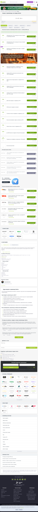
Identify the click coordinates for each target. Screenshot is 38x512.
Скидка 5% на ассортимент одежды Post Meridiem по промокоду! (16, 222)
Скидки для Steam (16, 498)
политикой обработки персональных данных (21, 369)
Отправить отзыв (32, 347)
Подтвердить (28, 6)
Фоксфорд (19, 383)
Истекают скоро (16, 495)
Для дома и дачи (5, 439)
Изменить (34, 6)
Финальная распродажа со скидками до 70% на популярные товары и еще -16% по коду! (15, 67)
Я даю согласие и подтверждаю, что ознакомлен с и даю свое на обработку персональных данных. (19, 370)
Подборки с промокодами (17, 491)
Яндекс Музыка (4, 392)
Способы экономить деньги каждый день (9, 466)
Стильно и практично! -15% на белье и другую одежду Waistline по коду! (16, 196)
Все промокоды (11, 191)
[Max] (34, 367)
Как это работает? (31, 492)
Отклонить (20, 509)
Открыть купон (32, 100)
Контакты (31, 489)
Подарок (10, 27)
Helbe (11, 383)
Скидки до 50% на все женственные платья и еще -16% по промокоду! (15, 87)
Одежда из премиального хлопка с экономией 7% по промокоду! (16, 215)
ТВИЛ (19, 397)
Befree (19, 237)
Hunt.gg (19, 407)
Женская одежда (13, 11)
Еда (3, 434)
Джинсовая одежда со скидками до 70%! (14, 100)
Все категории (19, 451)
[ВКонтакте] (30, 367)
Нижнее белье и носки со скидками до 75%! (14, 126)
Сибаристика (26, 392)
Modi (11, 397)
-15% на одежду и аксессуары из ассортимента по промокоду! (15, 153)
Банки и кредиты (5, 418)
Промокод (11, 25)
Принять (17, 509)
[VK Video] (23, 479)
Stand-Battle (26, 407)
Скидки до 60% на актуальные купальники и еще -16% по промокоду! (15, 74)
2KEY (33, 407)
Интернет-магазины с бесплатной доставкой (9, 458)
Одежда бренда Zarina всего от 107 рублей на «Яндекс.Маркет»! (16, 190)
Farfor (26, 383)
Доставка (29, 25)
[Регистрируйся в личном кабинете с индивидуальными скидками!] (19, 58)
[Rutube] (25, 479)
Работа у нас (3, 492)
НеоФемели (11, 392)
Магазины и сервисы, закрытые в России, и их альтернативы (12, 460)
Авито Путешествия (4, 383)
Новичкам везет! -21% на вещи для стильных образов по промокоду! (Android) (16, 36)
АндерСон (33, 392)
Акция (23, 27)
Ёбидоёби (19, 392)
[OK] (32, 367)
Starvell (4, 407)
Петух (19, 377)
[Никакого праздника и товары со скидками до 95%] (19, 8)
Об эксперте (3, 285)
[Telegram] (28, 367)
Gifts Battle (4, 378)
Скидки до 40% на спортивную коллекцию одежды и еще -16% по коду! (16, 93)
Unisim (26, 397)
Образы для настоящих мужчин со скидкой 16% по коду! (15, 80)
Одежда (9, 11)
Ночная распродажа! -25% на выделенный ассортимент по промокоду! (14, 167)
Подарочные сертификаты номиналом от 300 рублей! (16, 139)
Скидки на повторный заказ (18, 489)
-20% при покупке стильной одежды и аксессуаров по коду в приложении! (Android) (16, 172)
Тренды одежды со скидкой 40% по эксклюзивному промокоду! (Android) (15, 163)
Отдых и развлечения (6, 427)
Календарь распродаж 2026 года (8, 456)
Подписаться (11, 367)
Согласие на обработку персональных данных (31, 499)
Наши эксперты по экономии (5, 495)
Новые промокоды (16, 492)
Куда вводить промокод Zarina (10, 289)
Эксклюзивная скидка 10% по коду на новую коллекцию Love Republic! (15, 209)
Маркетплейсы (5, 420)
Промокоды (2, 11)
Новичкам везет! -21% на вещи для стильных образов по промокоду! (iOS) (16, 43)
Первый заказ (22, 25)
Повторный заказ (4, 27)
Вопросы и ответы (31, 491)
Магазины (6, 11)
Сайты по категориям (17, 501)
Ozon (11, 237)
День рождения (17, 27)
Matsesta (4, 412)
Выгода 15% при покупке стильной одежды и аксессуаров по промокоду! (14, 158)
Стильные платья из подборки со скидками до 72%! (15, 113)
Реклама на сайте (4, 491)
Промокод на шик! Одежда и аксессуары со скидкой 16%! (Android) (15, 49)
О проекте (2, 489)
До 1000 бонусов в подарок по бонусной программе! (16, 132)
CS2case (33, 383)
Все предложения (19, 399)
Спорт (4, 441)
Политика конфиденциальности (31, 495)
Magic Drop (11, 378)
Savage (4, 237)
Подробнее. (22, 507)
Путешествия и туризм (6, 432)
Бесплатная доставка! (10, 145)
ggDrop (34, 378)
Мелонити (11, 407)
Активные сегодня (4, 25)
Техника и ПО (5, 437)
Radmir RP (26, 378)
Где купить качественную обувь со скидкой (9, 462)
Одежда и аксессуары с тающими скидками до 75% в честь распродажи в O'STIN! (16, 203)
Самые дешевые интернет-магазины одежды (9, 464)
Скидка (16, 25)
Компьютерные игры (6, 425)
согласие (29, 369)
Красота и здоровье (6, 446)
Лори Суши (4, 397)
